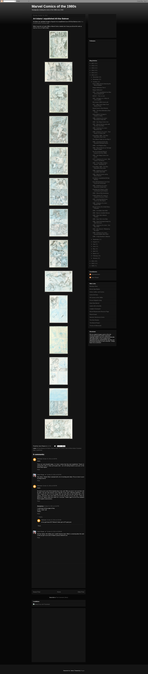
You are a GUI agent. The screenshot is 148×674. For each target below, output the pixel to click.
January (95, 258)
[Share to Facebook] (63, 446)
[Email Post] (55, 446)
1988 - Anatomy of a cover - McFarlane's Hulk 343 (100, 118)
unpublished (39, 450)
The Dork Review (94, 320)
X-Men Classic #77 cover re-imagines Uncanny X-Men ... (101, 196)
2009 (93, 265)
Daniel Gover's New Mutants (100, 108)
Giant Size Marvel (94, 303)
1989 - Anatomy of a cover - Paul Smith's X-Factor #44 (101, 132)
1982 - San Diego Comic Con (100, 122)
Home (59, 592)
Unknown (39, 458)
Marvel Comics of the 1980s (54, 6)
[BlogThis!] (59, 446)
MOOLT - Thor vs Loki (99, 96)
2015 (93, 68)
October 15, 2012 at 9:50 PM (50, 485)
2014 (93, 70)
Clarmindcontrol (95, 274)
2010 (93, 263)
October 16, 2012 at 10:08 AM (54, 531)
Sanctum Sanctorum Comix (97, 317)
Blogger (82, 670)
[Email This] (58, 446)
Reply (38, 469)
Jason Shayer (40, 474)
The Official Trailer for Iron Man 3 (102, 139)
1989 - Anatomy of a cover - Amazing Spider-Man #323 (100, 233)
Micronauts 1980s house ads (100, 102)
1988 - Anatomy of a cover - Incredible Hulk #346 (100, 171)
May (94, 249)
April (94, 251)
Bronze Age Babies (95, 289)
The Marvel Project (95, 323)
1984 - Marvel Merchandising (100, 193)
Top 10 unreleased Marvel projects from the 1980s (100, 152)
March (95, 253)
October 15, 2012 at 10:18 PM (51, 506)
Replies (41, 517)
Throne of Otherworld (95, 325)
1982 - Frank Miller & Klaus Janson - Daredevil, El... (100, 163)
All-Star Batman (41, 448)
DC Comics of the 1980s (96, 297)
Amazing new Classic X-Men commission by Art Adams (100, 190)
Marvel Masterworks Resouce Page (99, 311)
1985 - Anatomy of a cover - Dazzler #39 (100, 203)
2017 (93, 63)
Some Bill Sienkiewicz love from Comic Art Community (101, 182)
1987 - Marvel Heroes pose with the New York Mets (101, 125)
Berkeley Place (94, 286)
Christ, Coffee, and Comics (97, 292)
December (96, 77)
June (94, 246)
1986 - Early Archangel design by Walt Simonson (101, 222)
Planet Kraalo (93, 314)
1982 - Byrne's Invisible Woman (101, 213)
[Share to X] (61, 446)
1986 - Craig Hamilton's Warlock (101, 236)
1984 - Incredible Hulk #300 (100, 210)
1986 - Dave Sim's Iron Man (100, 219)
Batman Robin (54, 448)
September (96, 239)
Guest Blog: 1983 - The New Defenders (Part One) (100, 167)
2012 (93, 75)
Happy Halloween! (97, 90)
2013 (93, 72)
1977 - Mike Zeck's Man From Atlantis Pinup (101, 105)
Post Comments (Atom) (62, 597)
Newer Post (36, 592)
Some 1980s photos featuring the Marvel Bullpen (102, 84)
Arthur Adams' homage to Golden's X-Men (99, 115)
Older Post (81, 592)
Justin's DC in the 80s (95, 306)
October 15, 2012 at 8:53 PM (54, 474)
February (95, 255)
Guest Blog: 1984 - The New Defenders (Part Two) (100, 136)
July (94, 244)
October (95, 81)
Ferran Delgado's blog (96, 300)
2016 (93, 65)
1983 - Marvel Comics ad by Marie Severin (100, 175)
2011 (92, 261)
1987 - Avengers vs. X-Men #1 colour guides (101, 99)
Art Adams (48, 448)
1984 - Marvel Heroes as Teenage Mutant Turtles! (102, 148)
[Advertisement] (58, 576)
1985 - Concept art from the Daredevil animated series (100, 142)
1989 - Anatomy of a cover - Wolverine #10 (100, 128)
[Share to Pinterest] (64, 446)
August (95, 241)
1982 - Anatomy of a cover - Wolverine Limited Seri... (100, 186)
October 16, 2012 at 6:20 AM (54, 520)
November (96, 79)
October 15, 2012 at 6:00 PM (50, 458)
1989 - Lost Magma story (99, 145)
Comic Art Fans (94, 294)
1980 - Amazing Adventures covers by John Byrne (100, 200)
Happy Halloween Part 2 (99, 87)
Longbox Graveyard (95, 308)
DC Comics (62, 448)
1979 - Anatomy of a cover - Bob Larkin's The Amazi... (101, 159)
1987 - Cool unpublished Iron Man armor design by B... (102, 93)
